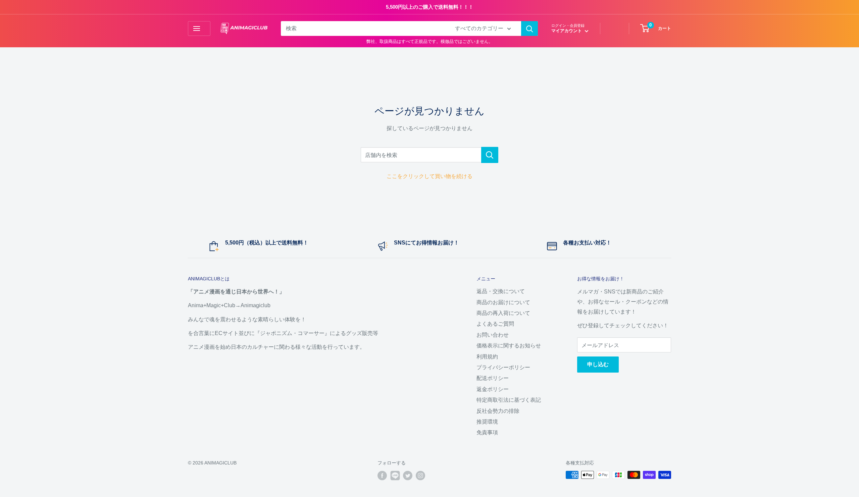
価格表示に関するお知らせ (508, 345)
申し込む (598, 364)
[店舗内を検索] (489, 155)
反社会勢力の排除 (497, 411)
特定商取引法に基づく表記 (508, 400)
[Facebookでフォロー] (382, 475)
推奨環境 (487, 422)
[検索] (529, 28)
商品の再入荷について (503, 313)
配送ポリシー (492, 378)
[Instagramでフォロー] (420, 475)
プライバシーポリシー (503, 367)
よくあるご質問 (495, 324)
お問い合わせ (492, 335)
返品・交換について (500, 291)
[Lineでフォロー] (395, 475)
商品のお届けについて (503, 302)
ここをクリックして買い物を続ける (429, 176)
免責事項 (487, 432)
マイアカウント (567, 30)
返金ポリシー (492, 389)
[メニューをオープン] (199, 28)
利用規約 (487, 357)
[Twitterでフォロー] (407, 475)
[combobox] (363, 28)
